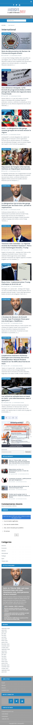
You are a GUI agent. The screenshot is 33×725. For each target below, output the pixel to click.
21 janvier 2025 (6, 286)
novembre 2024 (5, 646)
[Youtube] (19, 4)
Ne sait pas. (7, 531)
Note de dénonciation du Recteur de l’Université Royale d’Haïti (16, 52)
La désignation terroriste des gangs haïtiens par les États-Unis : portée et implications (16, 205)
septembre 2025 (6, 628)
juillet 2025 (4, 632)
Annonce (4, 545)
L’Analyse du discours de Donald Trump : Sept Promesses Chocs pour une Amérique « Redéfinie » (15, 319)
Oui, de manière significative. (11, 521)
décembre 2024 (5, 644)
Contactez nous (5, 690)
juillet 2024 (4, 653)
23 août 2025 (12, 481)
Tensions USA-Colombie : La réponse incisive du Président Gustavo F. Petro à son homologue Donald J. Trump (16, 246)
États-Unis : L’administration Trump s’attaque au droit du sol (16, 283)
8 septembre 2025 (13, 464)
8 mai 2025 (5, 171)
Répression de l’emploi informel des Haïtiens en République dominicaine (16, 168)
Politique (4, 556)
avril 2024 (4, 658)
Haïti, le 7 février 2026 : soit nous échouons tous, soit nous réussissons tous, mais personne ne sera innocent (19, 461)
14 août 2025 (12, 498)
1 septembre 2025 (13, 474)
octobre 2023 (5, 668)
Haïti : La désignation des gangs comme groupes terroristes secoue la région (16, 130)
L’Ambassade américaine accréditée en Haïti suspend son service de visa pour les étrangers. (16, 614)
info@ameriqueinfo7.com (7, 711)
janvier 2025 (5, 642)
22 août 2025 (6, 55)
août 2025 (4, 630)
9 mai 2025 (5, 134)
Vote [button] (16, 535)
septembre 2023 (6, 670)
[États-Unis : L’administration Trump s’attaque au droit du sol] (16, 271)
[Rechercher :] (16, 20)
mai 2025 (4, 635)
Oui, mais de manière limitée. (11, 524)
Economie (4, 548)
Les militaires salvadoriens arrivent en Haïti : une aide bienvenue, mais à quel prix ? (16, 398)
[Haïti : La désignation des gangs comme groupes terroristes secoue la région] (16, 118)
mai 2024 (4, 656)
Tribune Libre (5, 561)
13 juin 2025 (5, 96)
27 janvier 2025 (6, 250)
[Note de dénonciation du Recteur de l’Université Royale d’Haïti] (16, 40)
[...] (24, 603)
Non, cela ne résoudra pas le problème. (14, 528)
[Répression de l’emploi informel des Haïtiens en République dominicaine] (16, 156)
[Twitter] (16, 4)
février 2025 (4, 640)
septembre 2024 (6, 649)
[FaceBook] (13, 4)
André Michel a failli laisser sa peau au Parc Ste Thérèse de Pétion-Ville (16, 618)
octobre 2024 (5, 647)
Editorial (4, 551)
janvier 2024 (5, 663)
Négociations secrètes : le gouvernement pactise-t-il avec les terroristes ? (18, 471)
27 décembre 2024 (7, 402)
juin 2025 (4, 633)
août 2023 (4, 672)
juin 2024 (4, 654)
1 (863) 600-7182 (5, 719)
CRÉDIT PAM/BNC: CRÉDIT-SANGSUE (13, 606)
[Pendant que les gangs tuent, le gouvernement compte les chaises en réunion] (5, 496)
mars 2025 (4, 639)
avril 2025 (4, 637)
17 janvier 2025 (6, 366)
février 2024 (4, 661)
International (5, 553)
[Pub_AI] (16, 446)
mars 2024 (4, 660)
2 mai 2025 (5, 209)
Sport (3, 558)
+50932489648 (5, 714)
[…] (14, 65)
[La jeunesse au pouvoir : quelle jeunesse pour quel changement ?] (5, 480)
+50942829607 (5, 716)
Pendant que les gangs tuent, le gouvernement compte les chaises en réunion (19, 495)
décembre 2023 (5, 665)
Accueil (3, 683)
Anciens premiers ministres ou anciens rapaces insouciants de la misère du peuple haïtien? (16, 610)
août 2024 (4, 651)
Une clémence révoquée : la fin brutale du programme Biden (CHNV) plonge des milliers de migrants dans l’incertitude (16, 91)
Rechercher (4, 449)
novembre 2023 (5, 666)
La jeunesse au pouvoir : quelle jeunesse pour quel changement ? (20, 479)
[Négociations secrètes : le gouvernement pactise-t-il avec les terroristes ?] (5, 471)
